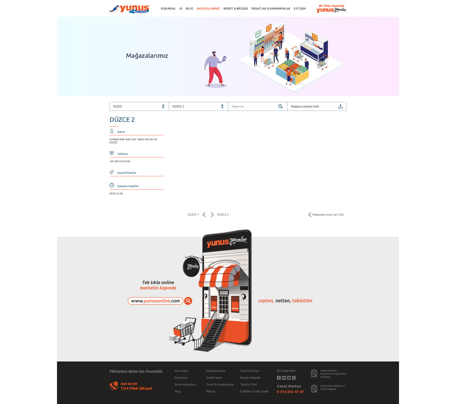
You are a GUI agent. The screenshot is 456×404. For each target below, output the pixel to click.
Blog (178, 391)
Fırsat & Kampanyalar (220, 384)
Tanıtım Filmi (248, 384)
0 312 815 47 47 (290, 391)
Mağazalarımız (215, 370)
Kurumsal (181, 377)
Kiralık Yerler (214, 377)
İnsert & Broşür (250, 370)
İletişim (210, 391)
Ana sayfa (181, 370)
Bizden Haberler (250, 377)
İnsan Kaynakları (185, 384)
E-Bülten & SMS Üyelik (254, 391)
